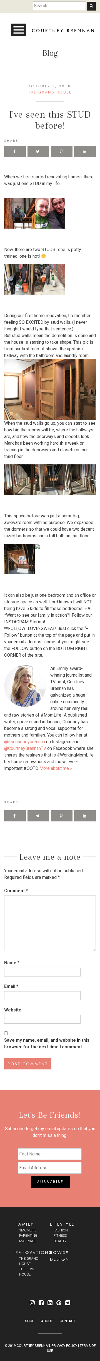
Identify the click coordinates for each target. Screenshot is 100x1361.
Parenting (28, 1235)
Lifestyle (62, 1224)
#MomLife (27, 1230)
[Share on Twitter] (38, 151)
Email (11, 986)
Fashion (61, 1230)
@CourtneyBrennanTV (25, 748)
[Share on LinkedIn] (85, 151)
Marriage (27, 1241)
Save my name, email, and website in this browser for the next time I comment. (46, 1043)
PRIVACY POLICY (64, 1346)
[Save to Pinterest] (61, 151)
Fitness (60, 1235)
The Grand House (50, 92)
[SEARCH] (91, 6)
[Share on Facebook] (15, 151)
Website (12, 1010)
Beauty (60, 1241)
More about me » (55, 768)
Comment (16, 890)
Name (11, 962)
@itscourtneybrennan (24, 741)
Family (25, 1224)
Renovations (34, 1252)
